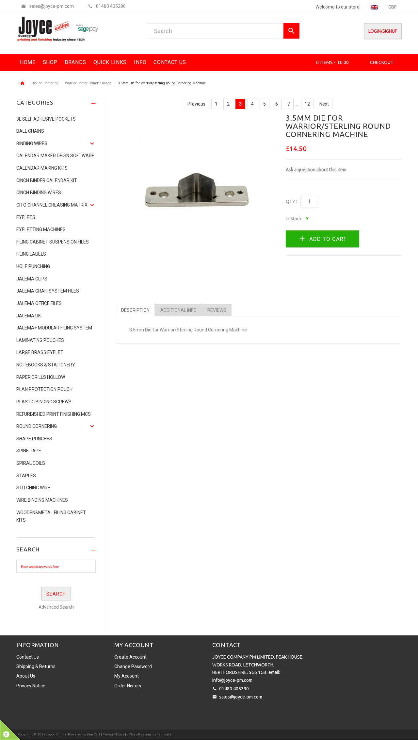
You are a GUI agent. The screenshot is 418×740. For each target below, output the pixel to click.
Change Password (133, 666)
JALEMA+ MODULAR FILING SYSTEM (54, 327)
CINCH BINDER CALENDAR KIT (46, 180)
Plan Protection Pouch (44, 389)
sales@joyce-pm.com (240, 696)
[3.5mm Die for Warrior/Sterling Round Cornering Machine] (196, 193)
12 (307, 104)
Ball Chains (30, 131)
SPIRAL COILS (30, 463)
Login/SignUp (382, 31)
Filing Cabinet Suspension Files (52, 241)
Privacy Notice (30, 685)
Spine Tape (28, 450)
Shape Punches (34, 438)
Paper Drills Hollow (40, 377)
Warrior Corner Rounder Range (88, 83)
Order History (127, 685)
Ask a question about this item (316, 169)
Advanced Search (56, 607)
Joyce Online (56, 734)
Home (22, 83)
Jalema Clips (31, 278)
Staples (26, 475)
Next (324, 104)
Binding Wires (31, 143)
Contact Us (27, 657)
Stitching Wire (33, 487)
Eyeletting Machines (41, 229)
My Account (126, 676)
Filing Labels (31, 254)
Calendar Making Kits (42, 168)
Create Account (130, 657)
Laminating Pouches (40, 340)
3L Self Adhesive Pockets (46, 119)
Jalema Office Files (39, 303)
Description (135, 310)
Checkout (382, 62)
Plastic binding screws (44, 401)
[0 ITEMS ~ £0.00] (307, 62)
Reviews (216, 310)
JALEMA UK (28, 315)
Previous (196, 104)
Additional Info (178, 310)
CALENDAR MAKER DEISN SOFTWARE (55, 155)
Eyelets (25, 217)
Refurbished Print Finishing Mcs (53, 414)
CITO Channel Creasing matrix (52, 205)
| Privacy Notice (112, 734)
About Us (25, 676)
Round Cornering (45, 83)
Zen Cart (93, 734)
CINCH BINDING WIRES (38, 192)
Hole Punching (33, 266)
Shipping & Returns (36, 666)
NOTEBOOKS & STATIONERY (45, 364)
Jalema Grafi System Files (47, 291)
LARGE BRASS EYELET (39, 352)
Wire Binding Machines (42, 500)
